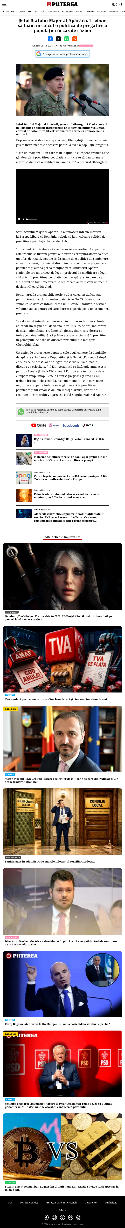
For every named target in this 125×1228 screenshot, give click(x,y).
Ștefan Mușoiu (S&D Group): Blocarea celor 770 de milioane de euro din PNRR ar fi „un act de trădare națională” (61, 780)
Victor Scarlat (69, 45)
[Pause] (19, 219)
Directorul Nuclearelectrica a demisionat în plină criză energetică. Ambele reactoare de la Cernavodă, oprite (61, 943)
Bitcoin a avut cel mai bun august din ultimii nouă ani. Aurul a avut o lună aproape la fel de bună (62, 1188)
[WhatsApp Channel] (78, 1217)
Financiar (53, 11)
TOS (10, 1202)
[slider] (31, 220)
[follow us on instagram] (54, 425)
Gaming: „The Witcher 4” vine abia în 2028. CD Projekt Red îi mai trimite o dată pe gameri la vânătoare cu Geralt (58, 618)
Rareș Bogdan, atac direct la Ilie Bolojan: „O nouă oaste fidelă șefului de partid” (57, 1024)
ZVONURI (101, 11)
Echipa (62, 1210)
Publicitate (111, 1202)
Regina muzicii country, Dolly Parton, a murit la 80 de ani (69, 440)
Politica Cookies (29, 1202)
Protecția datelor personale (61, 1202)
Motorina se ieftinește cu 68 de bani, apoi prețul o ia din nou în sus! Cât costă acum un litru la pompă (70, 458)
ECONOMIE (67, 11)
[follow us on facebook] (71, 425)
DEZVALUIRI (8, 11)
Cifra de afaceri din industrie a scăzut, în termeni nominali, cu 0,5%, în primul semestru (66, 496)
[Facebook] (46, 1217)
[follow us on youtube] (38, 425)
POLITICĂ (39, 11)
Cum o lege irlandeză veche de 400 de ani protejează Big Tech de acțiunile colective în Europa (70, 478)
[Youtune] (70, 1217)
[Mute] (23, 219)
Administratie (13, 857)
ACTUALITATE (24, 11)
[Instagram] (54, 1217)
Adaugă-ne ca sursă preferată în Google (66, 54)
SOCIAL (80, 11)
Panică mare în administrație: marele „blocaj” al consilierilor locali (50, 861)
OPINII (90, 11)
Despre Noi (91, 1202)
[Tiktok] (62, 1217)
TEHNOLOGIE (12, 612)
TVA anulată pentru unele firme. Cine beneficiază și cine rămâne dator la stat (56, 699)
